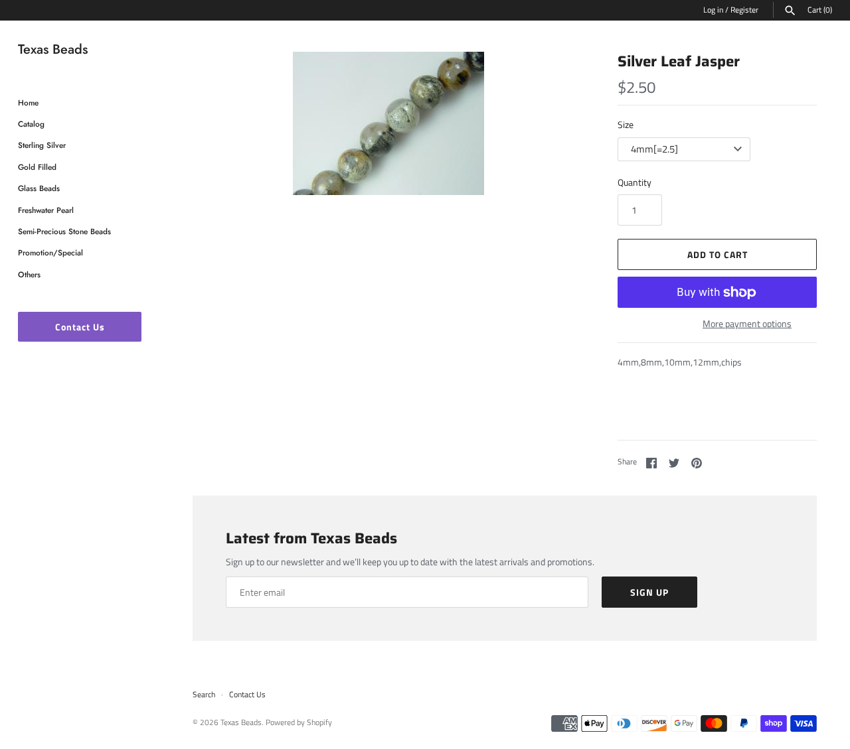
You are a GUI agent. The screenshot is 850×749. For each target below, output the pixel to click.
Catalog (31, 123)
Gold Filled (37, 166)
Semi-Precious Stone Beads (64, 231)
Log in (713, 10)
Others (29, 274)
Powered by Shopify (299, 722)
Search (204, 695)
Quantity (634, 182)
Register (744, 10)
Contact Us (80, 327)
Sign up (649, 592)
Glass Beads (39, 188)
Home (28, 102)
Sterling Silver (42, 145)
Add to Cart (717, 254)
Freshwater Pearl (46, 210)
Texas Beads (241, 722)
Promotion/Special (50, 252)
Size (626, 124)
